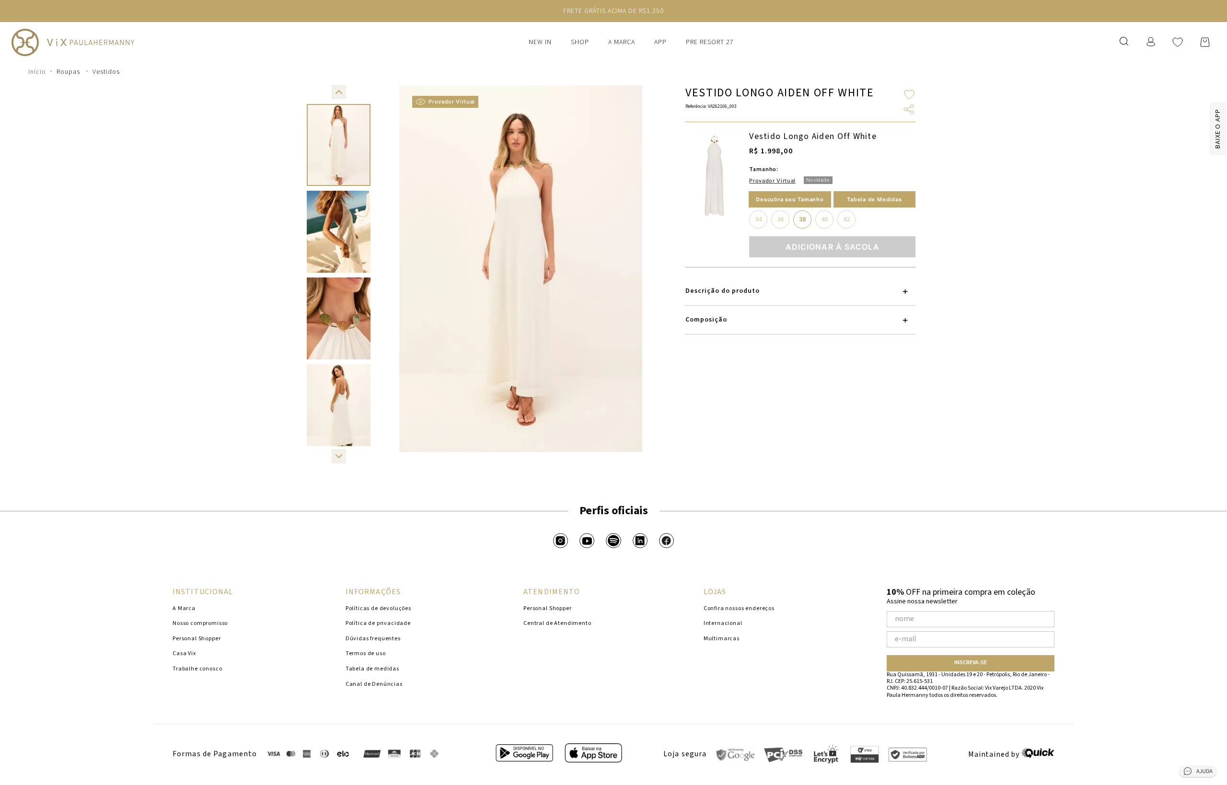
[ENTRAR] (1152, 42)
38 (802, 219)
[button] (339, 92)
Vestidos (106, 72)
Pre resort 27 (710, 42)
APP (660, 42)
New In (540, 42)
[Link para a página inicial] (37, 72)
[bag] (1204, 42)
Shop (580, 42)
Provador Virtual (451, 101)
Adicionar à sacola (833, 247)
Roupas (68, 72)
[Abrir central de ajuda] (1197, 772)
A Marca (621, 42)
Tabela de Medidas (874, 199)
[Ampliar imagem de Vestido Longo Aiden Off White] (714, 175)
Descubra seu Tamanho (789, 199)
